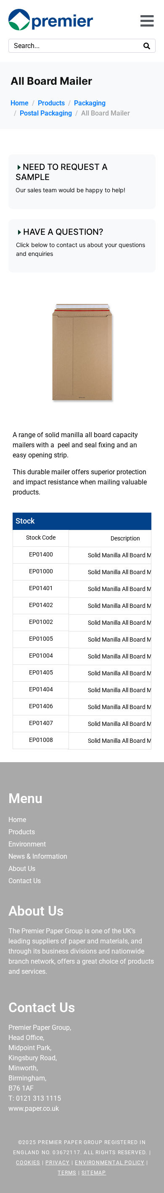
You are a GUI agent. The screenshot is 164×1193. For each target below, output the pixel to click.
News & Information (37, 856)
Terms (67, 1173)
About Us (21, 869)
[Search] (146, 45)
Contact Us (24, 881)
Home (17, 820)
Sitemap (94, 1173)
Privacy (57, 1163)
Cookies (28, 1163)
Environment (27, 844)
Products (21, 832)
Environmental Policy (109, 1163)
